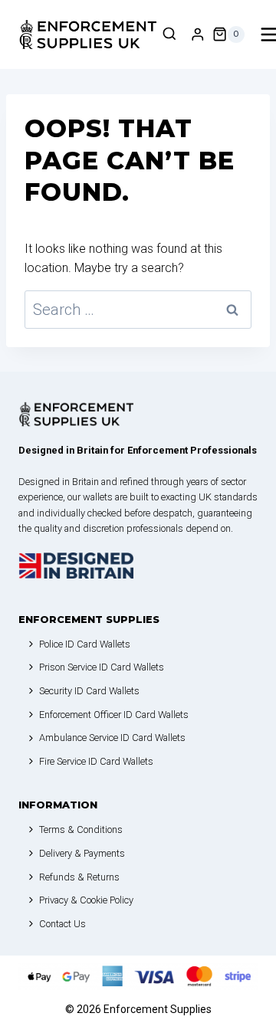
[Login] (197, 34)
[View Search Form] (169, 34)
